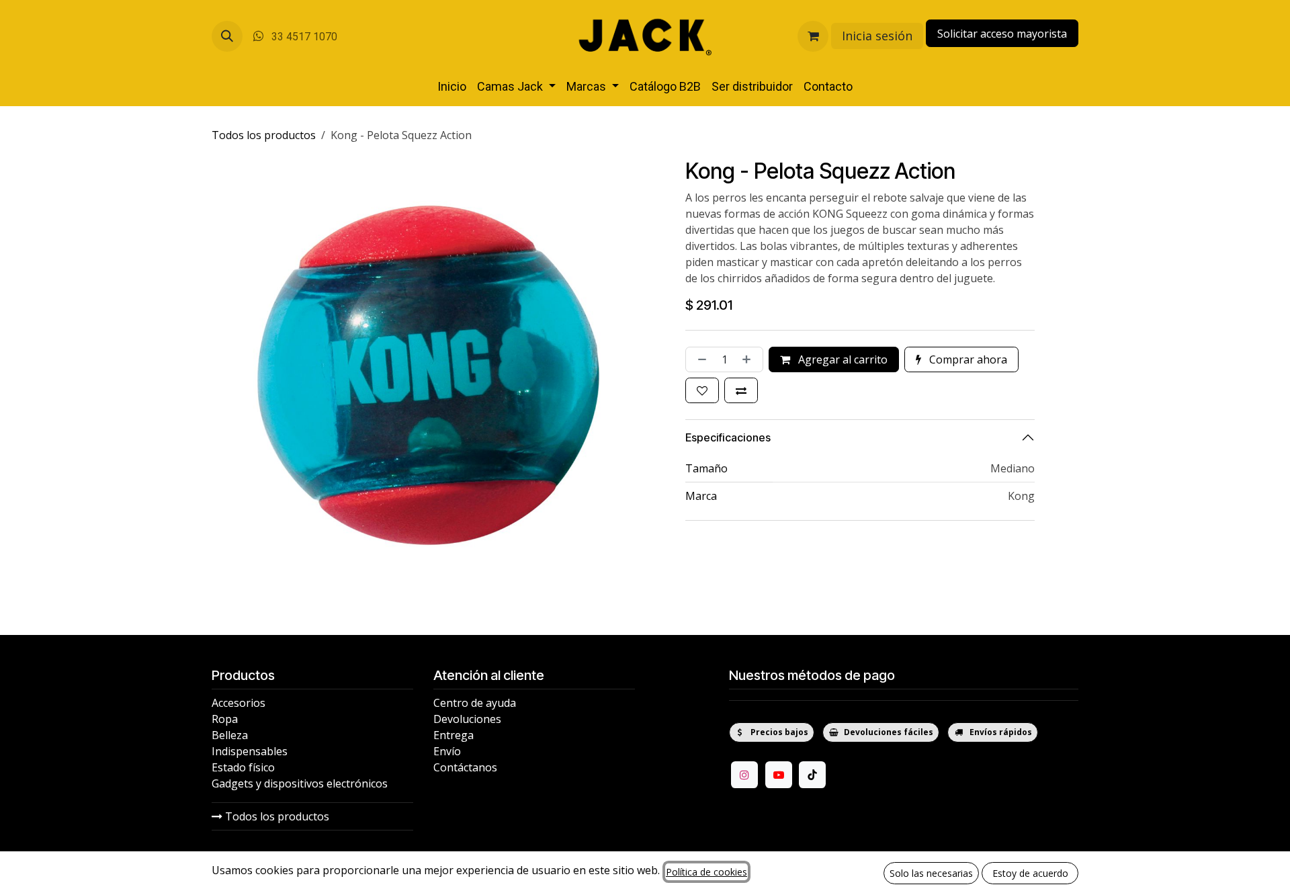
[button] (227, 36)
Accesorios (238, 702)
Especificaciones (728, 437)
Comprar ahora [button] (967, 359)
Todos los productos (275, 816)
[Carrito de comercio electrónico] (813, 36)
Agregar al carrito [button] (842, 359)
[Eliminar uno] (699, 359)
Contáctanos (465, 767)
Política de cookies (706, 871)
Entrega (453, 735)
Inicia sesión (877, 36)
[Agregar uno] (749, 359)
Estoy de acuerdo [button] (1030, 873)
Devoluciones (467, 719)
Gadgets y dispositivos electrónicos (300, 783)
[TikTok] (812, 774)
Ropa (225, 719)
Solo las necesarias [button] (931, 873)
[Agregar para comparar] (741, 390)
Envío (447, 751)
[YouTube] (778, 774)
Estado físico (243, 767)
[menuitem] (452, 86)
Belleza (230, 735)
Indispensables (250, 751)
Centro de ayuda (474, 702)
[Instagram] (744, 774)
